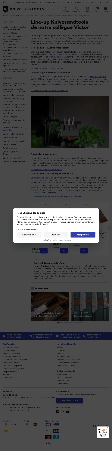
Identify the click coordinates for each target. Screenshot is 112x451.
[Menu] (107, 428)
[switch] (103, 435)
